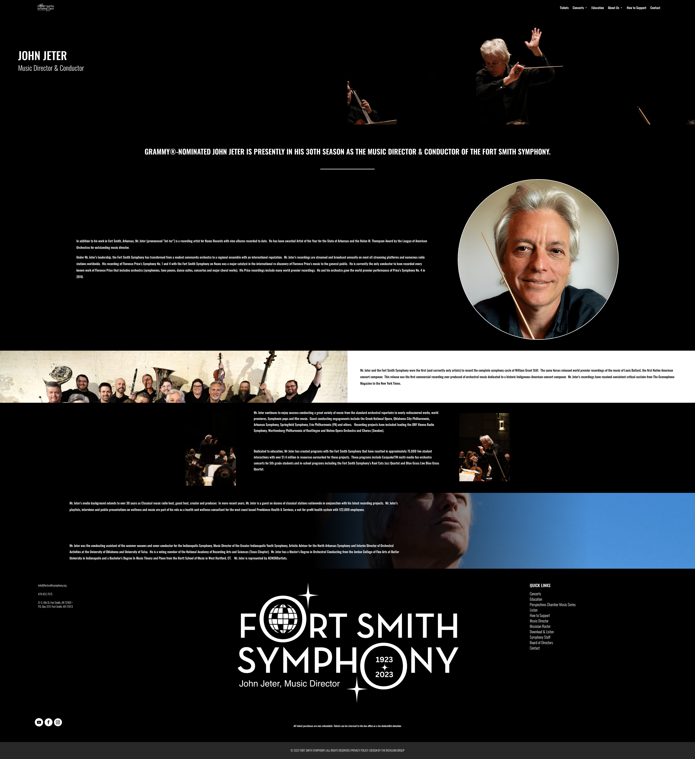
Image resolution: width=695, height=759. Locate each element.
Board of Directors (541, 643)
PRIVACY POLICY (359, 750)
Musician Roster (540, 627)
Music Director (539, 621)
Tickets (564, 7)
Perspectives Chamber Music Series (553, 605)
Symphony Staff (540, 638)
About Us (613, 7)
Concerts (578, 7)
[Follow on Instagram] (58, 722)
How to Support (636, 7)
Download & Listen (542, 632)
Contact (655, 7)
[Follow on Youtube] (39, 722)
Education (597, 7)
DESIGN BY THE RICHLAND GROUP (387, 750)
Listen (534, 611)
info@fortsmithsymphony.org (52, 585)
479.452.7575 (45, 594)
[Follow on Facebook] (48, 722)
